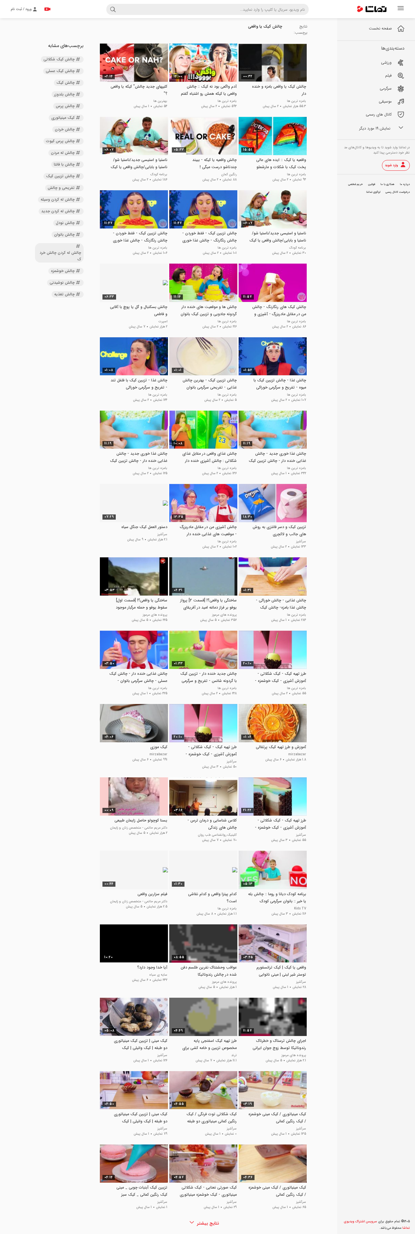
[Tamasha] (371, 9)
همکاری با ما (387, 184)
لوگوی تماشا (373, 192)
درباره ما (405, 184)
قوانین (371, 184)
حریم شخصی (355, 184)
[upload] (47, 9)
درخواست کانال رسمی (397, 192)
